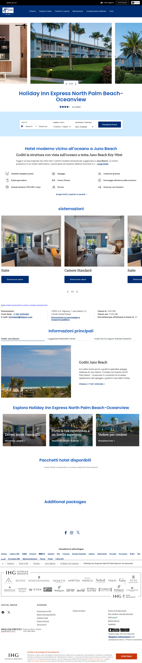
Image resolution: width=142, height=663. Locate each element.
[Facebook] (3, 612)
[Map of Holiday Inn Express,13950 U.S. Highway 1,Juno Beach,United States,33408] (24, 305)
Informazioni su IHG (44, 611)
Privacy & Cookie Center (117, 611)
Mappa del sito (113, 621)
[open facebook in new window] (64, 533)
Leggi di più (102, 164)
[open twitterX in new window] (77, 533)
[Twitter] (9, 612)
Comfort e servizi (62, 11)
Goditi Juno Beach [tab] (10, 339)
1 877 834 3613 (29, 631)
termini (35, 659)
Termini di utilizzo (79, 611)
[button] (135, 2)
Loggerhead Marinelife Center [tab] (61, 339)
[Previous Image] (67, 84)
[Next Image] (75, 84)
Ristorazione (78, 11)
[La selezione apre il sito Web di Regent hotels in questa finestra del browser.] (21, 580)
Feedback (112, 624)
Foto (111, 11)
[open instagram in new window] (70, 533)
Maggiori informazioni (119, 637)
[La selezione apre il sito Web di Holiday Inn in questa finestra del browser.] (59, 589)
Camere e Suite (45, 11)
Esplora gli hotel (43, 621)
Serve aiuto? (42, 624)
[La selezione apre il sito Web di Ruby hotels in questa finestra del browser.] (122, 580)
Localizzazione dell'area (96, 11)
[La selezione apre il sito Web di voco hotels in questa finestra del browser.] (112, 580)
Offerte (32, 11)
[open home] (3, 563)
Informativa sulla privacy (40, 661)
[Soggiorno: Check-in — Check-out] (34, 126)
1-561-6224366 (21, 314)
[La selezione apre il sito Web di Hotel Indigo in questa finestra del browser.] (87, 580)
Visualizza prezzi (109, 124)
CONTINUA (126, 656)
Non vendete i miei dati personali (120, 614)
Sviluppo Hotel (42, 618)
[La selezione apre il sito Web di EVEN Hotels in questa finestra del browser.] (35, 589)
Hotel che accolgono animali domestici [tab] (112, 339)
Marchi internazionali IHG (46, 615)
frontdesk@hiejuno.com (20, 317)
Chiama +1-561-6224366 (91, 384)
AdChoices (112, 617)
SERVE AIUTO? (12, 3)
